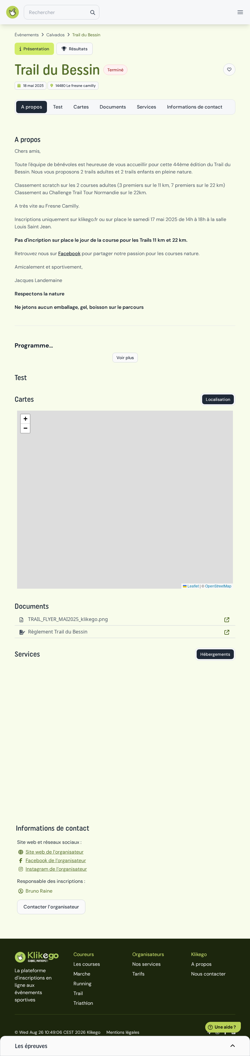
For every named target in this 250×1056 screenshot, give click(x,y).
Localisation (218, 399)
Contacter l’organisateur (51, 907)
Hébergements (215, 654)
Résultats (78, 49)
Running (82, 983)
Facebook (69, 253)
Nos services (146, 964)
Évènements (27, 34)
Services (146, 107)
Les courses (86, 964)
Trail (78, 993)
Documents (113, 107)
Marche (81, 974)
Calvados (55, 34)
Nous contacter (208, 974)
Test (57, 107)
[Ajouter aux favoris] (229, 69)
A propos (31, 107)
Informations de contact (194, 107)
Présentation (36, 49)
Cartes (81, 107)
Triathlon (83, 1003)
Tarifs (138, 974)
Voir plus (125, 357)
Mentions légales (122, 1032)
